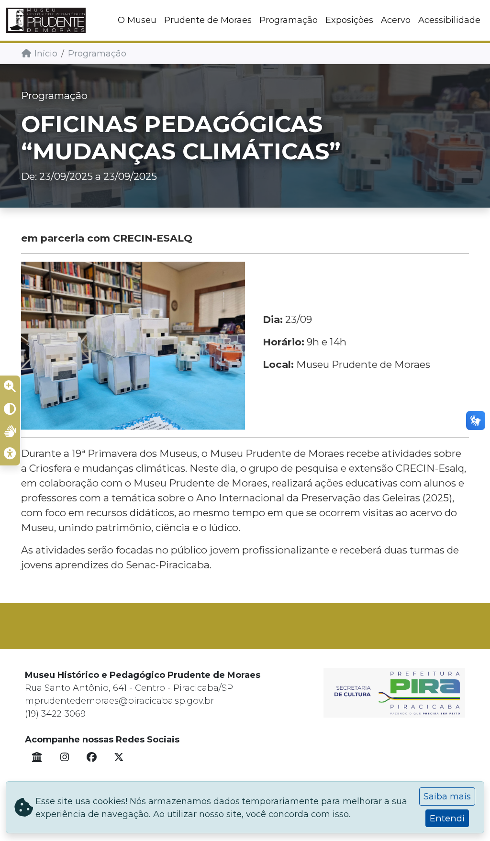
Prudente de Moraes (208, 20)
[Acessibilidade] (10, 454)
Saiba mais (447, 796)
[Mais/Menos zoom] (10, 387)
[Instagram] (64, 757)
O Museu (137, 20)
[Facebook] (91, 757)
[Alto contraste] (10, 409)
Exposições (349, 20)
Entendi (447, 818)
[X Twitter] (119, 757)
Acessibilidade (449, 20)
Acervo (396, 20)
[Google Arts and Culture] (37, 757)
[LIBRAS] (10, 431)
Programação (288, 20)
